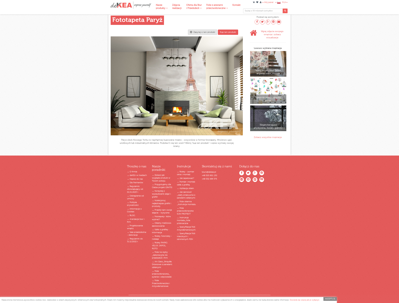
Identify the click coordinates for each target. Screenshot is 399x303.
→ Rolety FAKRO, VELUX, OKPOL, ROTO (160, 245)
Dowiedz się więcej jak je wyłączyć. (305, 300)
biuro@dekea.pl (209, 172)
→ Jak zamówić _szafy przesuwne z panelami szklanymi (186, 195)
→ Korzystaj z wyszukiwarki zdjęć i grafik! (161, 194)
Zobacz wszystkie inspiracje (268, 137)
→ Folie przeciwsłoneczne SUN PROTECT (185, 211)
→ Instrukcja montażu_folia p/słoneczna (183, 220)
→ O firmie (132, 172)
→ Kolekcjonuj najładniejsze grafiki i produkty (161, 203)
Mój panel (268, 2)
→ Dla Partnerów (135, 183)
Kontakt (236, 5)
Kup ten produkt (228, 32)
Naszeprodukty (161, 6)
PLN (284, 2)
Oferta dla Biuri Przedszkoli (194, 6)
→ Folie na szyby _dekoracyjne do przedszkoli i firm (160, 255)
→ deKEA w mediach (137, 175)
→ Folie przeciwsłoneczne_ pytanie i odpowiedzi (161, 274)
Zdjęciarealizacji (177, 6)
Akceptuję (330, 299)
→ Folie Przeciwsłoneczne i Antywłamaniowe (161, 283)
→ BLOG (131, 215)
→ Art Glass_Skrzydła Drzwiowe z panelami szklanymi (162, 264)
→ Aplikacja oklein (185, 188)
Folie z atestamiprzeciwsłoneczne (216, 6)
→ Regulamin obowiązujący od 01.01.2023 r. (135, 189)
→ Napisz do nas (135, 179)
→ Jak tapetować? (185, 178)
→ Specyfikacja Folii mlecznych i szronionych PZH (186, 236)
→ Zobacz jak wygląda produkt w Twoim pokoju (161, 178)
